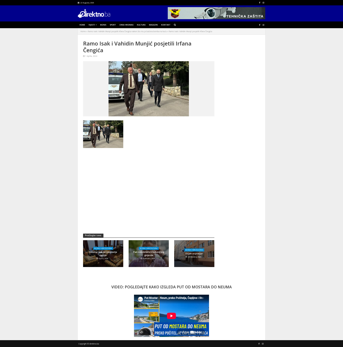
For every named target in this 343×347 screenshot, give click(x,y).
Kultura (141, 24)
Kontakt (165, 24)
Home (82, 24)
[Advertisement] (148, 171)
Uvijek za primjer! (194, 253)
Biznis (103, 24)
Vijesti (92, 24)
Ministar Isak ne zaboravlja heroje (103, 254)
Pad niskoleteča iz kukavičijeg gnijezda (148, 254)
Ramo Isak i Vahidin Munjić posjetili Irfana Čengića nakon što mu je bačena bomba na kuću (127, 31)
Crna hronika (126, 24)
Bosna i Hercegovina (103, 248)
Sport (113, 24)
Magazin (153, 24)
